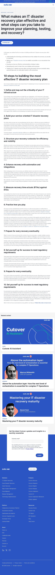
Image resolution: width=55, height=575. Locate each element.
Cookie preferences (7, 563)
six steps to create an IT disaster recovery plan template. (36, 226)
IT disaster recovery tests (19, 60)
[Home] (6, 5)
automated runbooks (17, 132)
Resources (3, 12)
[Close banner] (53, 1)
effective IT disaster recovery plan (12, 85)
